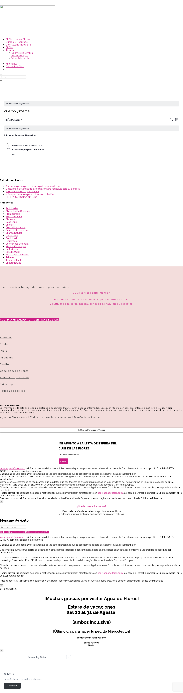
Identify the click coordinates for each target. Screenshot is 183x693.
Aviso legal (7, 384)
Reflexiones (12, 249)
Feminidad (11, 238)
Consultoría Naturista (18, 44)
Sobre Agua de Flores (17, 254)
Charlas (10, 224)
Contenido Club (15, 66)
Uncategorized (13, 262)
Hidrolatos (11, 241)
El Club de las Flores (18, 39)
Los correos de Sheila (17, 243)
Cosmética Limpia (22, 53)
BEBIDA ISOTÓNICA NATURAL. (22, 197)
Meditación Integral (16, 246)
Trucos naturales (14, 260)
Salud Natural (13, 252)
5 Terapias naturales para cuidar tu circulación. (30, 194)
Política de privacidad (14, 377)
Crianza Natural (14, 233)
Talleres (10, 257)
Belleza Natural (14, 216)
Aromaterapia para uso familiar (28, 149)
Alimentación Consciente (19, 211)
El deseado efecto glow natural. (22, 191)
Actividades (12, 208)
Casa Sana (11, 222)
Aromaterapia (19, 55)
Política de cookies (12, 390)
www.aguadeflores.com (12, 537)
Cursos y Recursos (17, 42)
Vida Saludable (20, 58)
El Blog (10, 47)
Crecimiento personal (17, 230)
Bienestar (11, 219)
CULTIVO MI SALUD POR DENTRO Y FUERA (28, 319)
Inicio (3, 351)
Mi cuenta (11, 63)
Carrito (4, 364)
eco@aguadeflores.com (110, 573)
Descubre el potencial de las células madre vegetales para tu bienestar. (43, 188)
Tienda (10, 50)
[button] (5, 657)
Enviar (63, 461)
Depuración (12, 235)
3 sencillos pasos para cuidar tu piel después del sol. (33, 186)
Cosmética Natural (15, 227)
